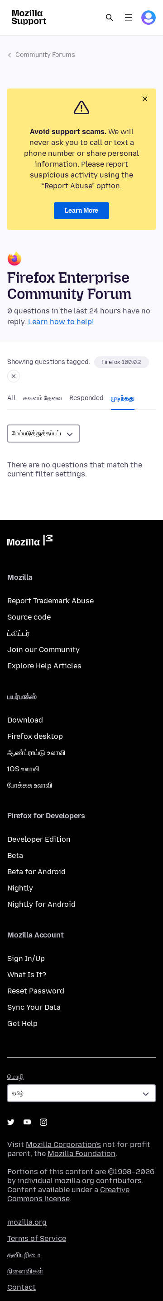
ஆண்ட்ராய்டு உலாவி (36, 752)
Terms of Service (36, 1238)
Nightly (20, 888)
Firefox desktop (35, 736)
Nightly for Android (41, 904)
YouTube (27, 1122)
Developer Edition (39, 839)
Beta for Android (36, 871)
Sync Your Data (34, 1007)
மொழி (15, 1077)
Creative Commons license (68, 1194)
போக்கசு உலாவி (30, 785)
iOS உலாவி (23, 769)
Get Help (22, 1023)
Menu (128, 17)
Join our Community (43, 649)
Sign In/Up (26, 958)
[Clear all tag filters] (13, 376)
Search (109, 17)
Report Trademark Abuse (50, 601)
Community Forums (45, 55)
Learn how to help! (61, 321)
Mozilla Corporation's (63, 1144)
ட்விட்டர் (18, 633)
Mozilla (30, 542)
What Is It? (26, 974)
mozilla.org (27, 1222)
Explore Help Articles (44, 666)
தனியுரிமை (23, 1254)
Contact (21, 1287)
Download (25, 720)
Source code (29, 617)
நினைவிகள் (25, 1271)
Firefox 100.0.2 (121, 362)
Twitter (10, 1122)
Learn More (81, 211)
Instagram (43, 1122)
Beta (15, 855)
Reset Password (35, 991)
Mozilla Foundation (81, 1153)
